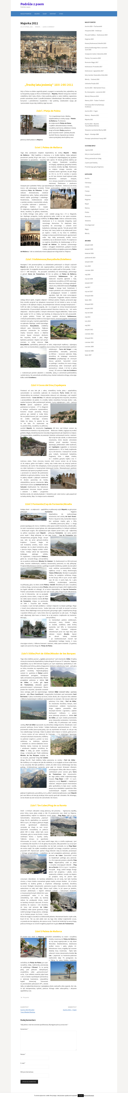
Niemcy (87, 208)
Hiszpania (26, 997)
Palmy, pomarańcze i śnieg (93, 158)
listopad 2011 (89, 338)
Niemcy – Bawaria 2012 (92, 115)
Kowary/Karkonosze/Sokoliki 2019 (95, 43)
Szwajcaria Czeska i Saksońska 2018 (96, 54)
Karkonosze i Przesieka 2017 (93, 67)
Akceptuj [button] (81, 1095)
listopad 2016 (89, 296)
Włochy (87, 233)
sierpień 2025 (89, 245)
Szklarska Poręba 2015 (92, 83)
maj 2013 (87, 325)
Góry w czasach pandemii (92, 154)
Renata (37, 27)
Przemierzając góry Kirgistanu (94, 167)
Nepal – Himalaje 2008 (92, 134)
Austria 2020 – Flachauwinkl (93, 26)
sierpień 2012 (89, 330)
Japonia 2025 (89, 150)
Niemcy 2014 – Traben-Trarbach (94, 100)
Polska (87, 212)
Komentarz (24, 1029)
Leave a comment (48, 27)
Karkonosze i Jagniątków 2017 (94, 71)
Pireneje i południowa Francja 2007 (95, 138)
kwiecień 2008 (89, 351)
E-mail (22, 1063)
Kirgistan (87, 199)
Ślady (45, 14)
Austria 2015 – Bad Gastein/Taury (95, 88)
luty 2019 (88, 266)
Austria (87, 178)
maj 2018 (87, 274)
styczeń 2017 (89, 291)
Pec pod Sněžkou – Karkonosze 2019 (96, 35)
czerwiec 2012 (89, 334)
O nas (61, 14)
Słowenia (88, 221)
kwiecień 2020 (89, 253)
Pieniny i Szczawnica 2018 (93, 58)
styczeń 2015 (89, 313)
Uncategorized (89, 225)
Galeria (37, 14)
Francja (87, 191)
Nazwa (23, 1054)
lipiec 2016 (88, 300)
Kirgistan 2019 (89, 39)
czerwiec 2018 (89, 270)
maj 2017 (87, 287)
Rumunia (88, 216)
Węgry (87, 229)
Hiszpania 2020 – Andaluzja (93, 31)
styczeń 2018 (89, 279)
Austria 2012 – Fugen (70, 1010)
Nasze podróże (25, 14)
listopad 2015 (89, 304)
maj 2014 (87, 317)
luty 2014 (88, 321)
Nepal (87, 204)
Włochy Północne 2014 (92, 96)
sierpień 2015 (89, 308)
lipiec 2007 (88, 355)
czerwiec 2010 (89, 342)
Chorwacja (88, 183)
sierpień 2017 (89, 283)
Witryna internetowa (26, 1072)
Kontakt (53, 14)
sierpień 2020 (89, 249)
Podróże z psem (32, 4)
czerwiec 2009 (89, 347)
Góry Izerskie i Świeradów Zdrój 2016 (96, 75)
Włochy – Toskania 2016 (92, 79)
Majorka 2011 (89, 119)
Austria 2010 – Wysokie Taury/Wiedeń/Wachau (92, 125)
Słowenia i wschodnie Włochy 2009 (95, 130)
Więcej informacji (89, 1095)
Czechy (87, 187)
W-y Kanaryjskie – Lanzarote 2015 (95, 92)
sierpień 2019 (89, 262)
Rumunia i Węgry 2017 (91, 62)
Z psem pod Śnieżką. (91, 163)
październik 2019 (90, 258)
